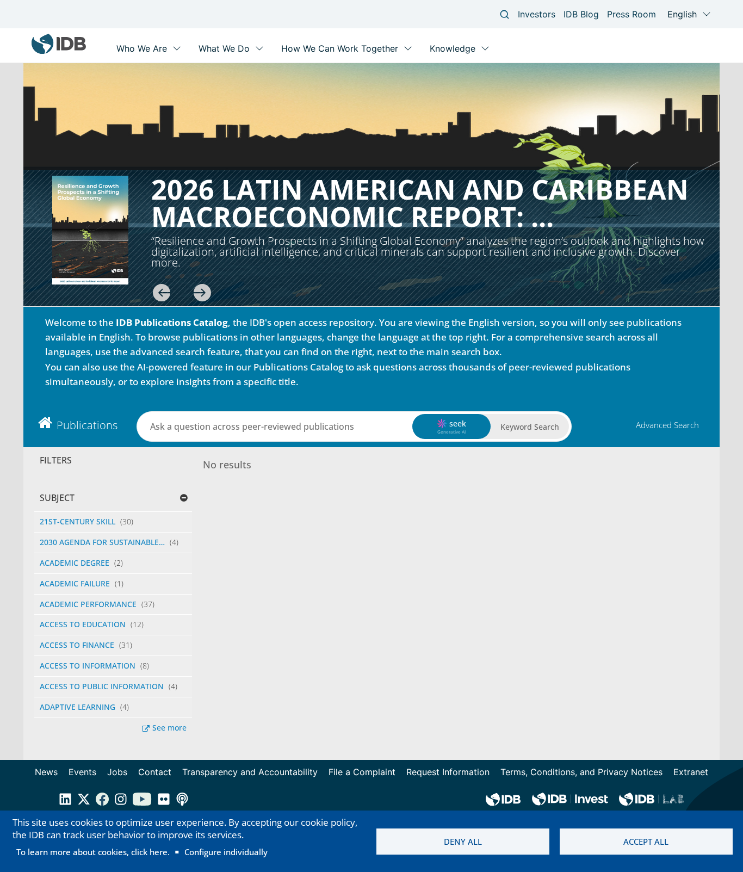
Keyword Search (529, 427)
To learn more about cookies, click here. (93, 851)
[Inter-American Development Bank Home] (59, 51)
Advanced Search (667, 424)
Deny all (463, 841)
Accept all (645, 841)
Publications (87, 425)
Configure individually (226, 851)
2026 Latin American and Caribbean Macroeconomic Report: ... (420, 203)
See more (169, 727)
